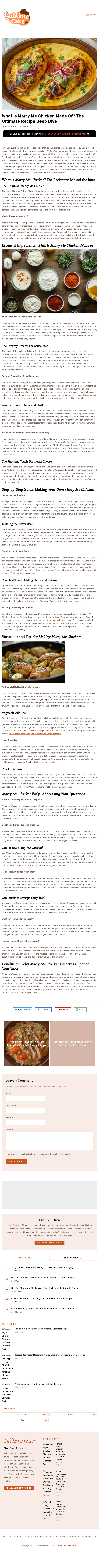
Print (82, 1010)
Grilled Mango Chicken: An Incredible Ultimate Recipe (39, 1384)
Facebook (45, 1010)
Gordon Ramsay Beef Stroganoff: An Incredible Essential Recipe (43, 1308)
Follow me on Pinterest (49, 1243)
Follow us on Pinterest (18, 1488)
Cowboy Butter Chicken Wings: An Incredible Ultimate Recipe (41, 1298)
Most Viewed (25, 1258)
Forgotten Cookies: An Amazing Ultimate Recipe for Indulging (42, 1267)
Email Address (12, 1105)
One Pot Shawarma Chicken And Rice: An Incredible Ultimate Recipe (44, 1288)
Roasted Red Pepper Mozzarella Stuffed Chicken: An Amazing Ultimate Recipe (50, 1355)
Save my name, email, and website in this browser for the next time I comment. (39, 1154)
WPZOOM (73, 1546)
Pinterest (64, 1010)
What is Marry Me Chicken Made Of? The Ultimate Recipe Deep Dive (43, 118)
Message (9, 1129)
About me (8, 1537)
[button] (91, 14)
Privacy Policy (88, 1537)
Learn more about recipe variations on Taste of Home (35, 734)
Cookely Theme (59, 1546)
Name (8, 1093)
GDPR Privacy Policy (44, 1537)
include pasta (55, 623)
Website (9, 1117)
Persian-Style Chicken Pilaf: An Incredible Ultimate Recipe (41, 1329)
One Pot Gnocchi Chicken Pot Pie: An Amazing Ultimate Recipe (42, 1277)
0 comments (25, 126)
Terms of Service (67, 1537)
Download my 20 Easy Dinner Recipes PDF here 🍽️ (64, 134)
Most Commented (73, 1258)
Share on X (25, 1010)
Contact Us (23, 1537)
